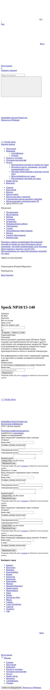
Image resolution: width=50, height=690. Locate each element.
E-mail (3, 543)
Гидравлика (11, 221)
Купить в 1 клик (18, 332)
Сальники (10, 219)
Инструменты (12, 214)
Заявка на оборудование (11, 688)
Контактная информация (12, 424)
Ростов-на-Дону (13, 597)
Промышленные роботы (16, 224)
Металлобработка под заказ (23, 176)
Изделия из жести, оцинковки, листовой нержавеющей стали (29, 168)
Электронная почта (9, 450)
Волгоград (10, 567)
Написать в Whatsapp (10, 120)
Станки (9, 228)
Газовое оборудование (16, 235)
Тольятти (10, 609)
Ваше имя (5, 367)
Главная (9, 662)
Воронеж (10, 570)
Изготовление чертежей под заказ (26, 178)
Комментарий (7, 458)
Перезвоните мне (8, 463)
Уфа (8, 611)
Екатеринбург (12, 572)
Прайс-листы (12, 181)
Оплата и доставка (14, 158)
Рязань (9, 600)
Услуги (9, 162)
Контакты (10, 183)
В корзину (6, 332)
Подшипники (12, 212)
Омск (8, 593)
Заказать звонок (8, 144)
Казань (9, 574)
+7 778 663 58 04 (8, 142)
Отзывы (14, 155)
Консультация (7, 275)
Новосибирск (12, 590)
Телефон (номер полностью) (13, 445)
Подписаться (7, 373)
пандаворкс (19, 433)
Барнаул (9, 565)
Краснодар (11, 579)
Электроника (12, 226)
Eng (2, 24)
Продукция (11, 149)
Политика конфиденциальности (15, 431)
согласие (24, 375)
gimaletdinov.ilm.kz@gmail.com (14, 118)
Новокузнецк (12, 588)
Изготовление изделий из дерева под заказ (30, 165)
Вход (42, 44)
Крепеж (9, 217)
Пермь (9, 595)
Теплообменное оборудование (19, 231)
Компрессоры (12, 237)
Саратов (9, 607)
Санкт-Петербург (13, 604)
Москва (9, 583)
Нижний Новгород (14, 586)
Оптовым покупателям (16, 160)
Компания (10, 151)
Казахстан (10, 577)
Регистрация (6, 66)
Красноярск (11, 581)
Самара (9, 602)
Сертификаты (17, 153)
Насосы (9, 233)
